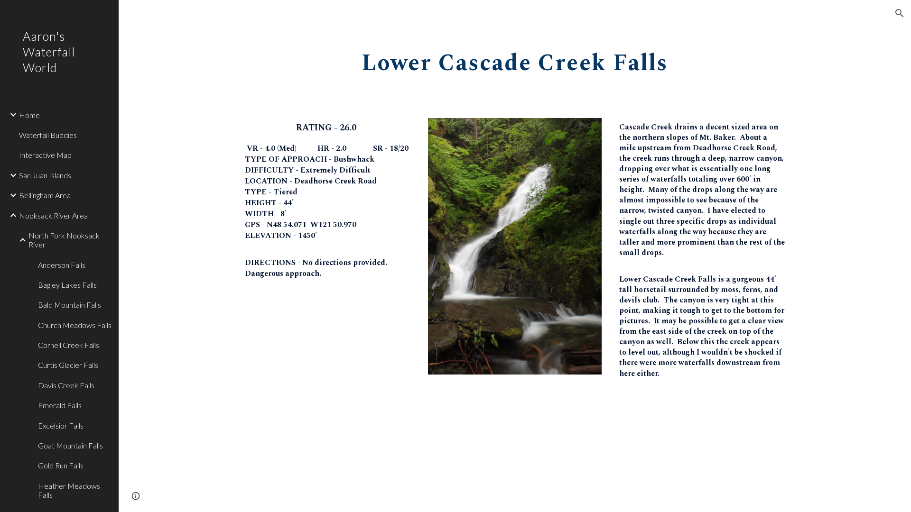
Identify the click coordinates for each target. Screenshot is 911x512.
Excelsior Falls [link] (61, 425)
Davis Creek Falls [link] (66, 385)
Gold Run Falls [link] (61, 465)
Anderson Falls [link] (61, 264)
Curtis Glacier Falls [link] (68, 364)
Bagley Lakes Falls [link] (67, 284)
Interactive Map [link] (45, 154)
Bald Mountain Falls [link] (69, 304)
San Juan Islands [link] (45, 175)
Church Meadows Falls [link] (75, 324)
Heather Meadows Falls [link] (69, 490)
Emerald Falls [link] (60, 405)
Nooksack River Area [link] (53, 215)
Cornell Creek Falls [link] (68, 344)
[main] (515, 60)
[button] (899, 13)
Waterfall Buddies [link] (48, 134)
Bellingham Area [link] (45, 195)
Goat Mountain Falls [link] (70, 445)
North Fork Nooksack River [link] (64, 240)
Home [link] (29, 114)
